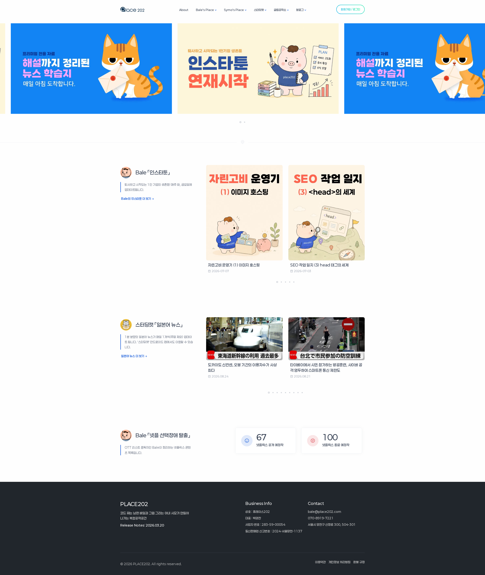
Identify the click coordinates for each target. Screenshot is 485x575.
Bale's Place (205, 10)
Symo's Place (234, 10)
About (183, 10)
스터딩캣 (259, 10)
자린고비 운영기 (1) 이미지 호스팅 (234, 265)
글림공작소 (280, 10)
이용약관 (320, 562)
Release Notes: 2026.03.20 (142, 525)
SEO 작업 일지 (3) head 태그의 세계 (319, 265)
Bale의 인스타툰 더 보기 (136, 198)
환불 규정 (359, 562)
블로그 (300, 10)
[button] (240, 122)
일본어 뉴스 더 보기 (132, 356)
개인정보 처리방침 (339, 562)
